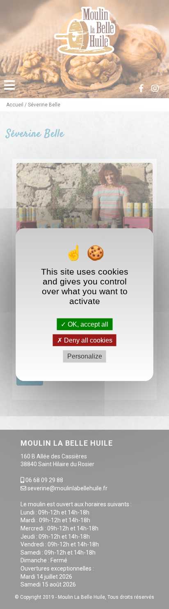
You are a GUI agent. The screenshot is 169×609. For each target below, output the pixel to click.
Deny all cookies (87, 340)
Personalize (84, 356)
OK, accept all (87, 324)
